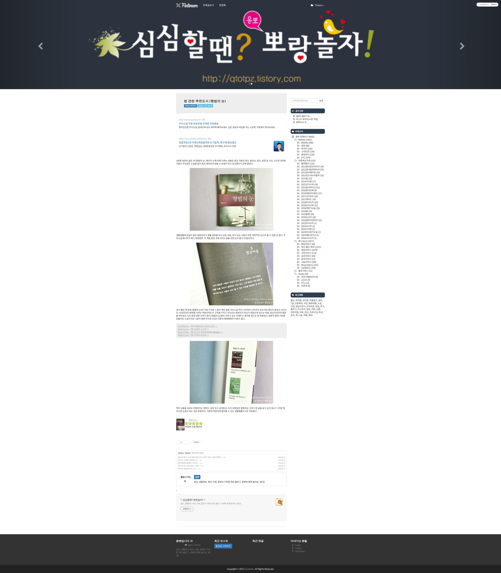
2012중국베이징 (310, 172)
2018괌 (306, 211)
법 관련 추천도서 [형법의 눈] (205, 101)
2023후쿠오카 (309, 223)
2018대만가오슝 (310, 208)
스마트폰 (307, 151)
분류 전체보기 (304, 136)
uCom (305, 279)
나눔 (301, 315)
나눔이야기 (308, 261)
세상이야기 (309, 249)
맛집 (317, 306)
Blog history (309, 264)
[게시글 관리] (187, 442)
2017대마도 (308, 199)
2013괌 (306, 178)
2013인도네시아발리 (312, 175)
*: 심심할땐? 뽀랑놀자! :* (193, 499)
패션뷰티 (307, 154)
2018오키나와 (309, 205)
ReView (181, 453)
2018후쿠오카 (309, 202)
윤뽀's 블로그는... (303, 116)
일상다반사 (300, 306)
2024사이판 (308, 229)
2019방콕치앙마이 (311, 220)
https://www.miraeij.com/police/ (193, 138)
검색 (321, 100)
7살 (292, 303)
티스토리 (301, 309)
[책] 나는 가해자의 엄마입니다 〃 (188, 460)
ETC (305, 157)
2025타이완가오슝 (311, 232)
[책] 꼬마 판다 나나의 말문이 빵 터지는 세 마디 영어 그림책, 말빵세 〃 (200, 457)
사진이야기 (308, 252)
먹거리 (306, 148)
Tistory (319, 5)
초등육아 (299, 303)
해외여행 (313, 303)
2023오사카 (308, 226)
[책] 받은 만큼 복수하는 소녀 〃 (188, 469)
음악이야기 (308, 258)
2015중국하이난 (310, 187)
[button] (37, 44)
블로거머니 (305, 270)
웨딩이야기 (308, 244)
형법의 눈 (193, 419)
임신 (306, 312)
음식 (293, 315)
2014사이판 (308, 181)
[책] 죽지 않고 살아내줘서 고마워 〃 (189, 466)
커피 (313, 309)
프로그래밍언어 (309, 276)
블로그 (294, 309)
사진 (306, 303)
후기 (322, 306)
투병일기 (313, 300)
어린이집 (295, 312)
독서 (321, 312)
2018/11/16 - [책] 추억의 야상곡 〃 (193, 334)
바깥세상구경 (306, 160)
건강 (293, 306)
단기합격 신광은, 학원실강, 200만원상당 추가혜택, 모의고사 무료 (207, 145)
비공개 (305, 285)
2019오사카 (308, 217)
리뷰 (301, 312)
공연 (305, 145)
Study (303, 273)
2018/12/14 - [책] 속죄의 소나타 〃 (193, 329)
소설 (319, 303)
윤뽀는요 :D (301, 122)
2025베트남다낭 (310, 235)
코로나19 (313, 312)
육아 (310, 315)
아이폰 (305, 300)
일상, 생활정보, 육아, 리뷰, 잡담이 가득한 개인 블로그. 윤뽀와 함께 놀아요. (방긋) (211, 503)
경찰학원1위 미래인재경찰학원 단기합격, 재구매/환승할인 (208, 142)
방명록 (222, 5)
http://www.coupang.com (190, 120)
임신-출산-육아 (311, 246)
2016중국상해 (309, 190)
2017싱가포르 (309, 196)
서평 (318, 309)
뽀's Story (306, 241)
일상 (308, 309)
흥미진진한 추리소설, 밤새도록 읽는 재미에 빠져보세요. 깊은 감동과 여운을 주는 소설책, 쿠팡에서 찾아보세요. (227, 127)
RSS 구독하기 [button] (224, 546)
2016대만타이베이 (311, 193)
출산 (293, 300)
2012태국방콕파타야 (312, 169)
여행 (306, 315)
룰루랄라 (307, 163)
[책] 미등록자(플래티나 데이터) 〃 (189, 463)
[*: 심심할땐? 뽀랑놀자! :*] (187, 5)
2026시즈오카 (309, 238)
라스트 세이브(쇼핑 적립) (307, 119)
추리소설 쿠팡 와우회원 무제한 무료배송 (199, 123)
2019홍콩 (307, 214)
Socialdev (249, 568)
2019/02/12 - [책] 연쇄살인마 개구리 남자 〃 (197, 326)
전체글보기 (208, 5)
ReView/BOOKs (190, 106)
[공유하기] (184, 442)
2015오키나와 (309, 184)
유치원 (299, 300)
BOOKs (187, 453)
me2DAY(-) (308, 267)
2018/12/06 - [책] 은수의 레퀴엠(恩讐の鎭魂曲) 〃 (200, 332)
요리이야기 (308, 255)
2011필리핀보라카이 (312, 166)
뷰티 (320, 300)
